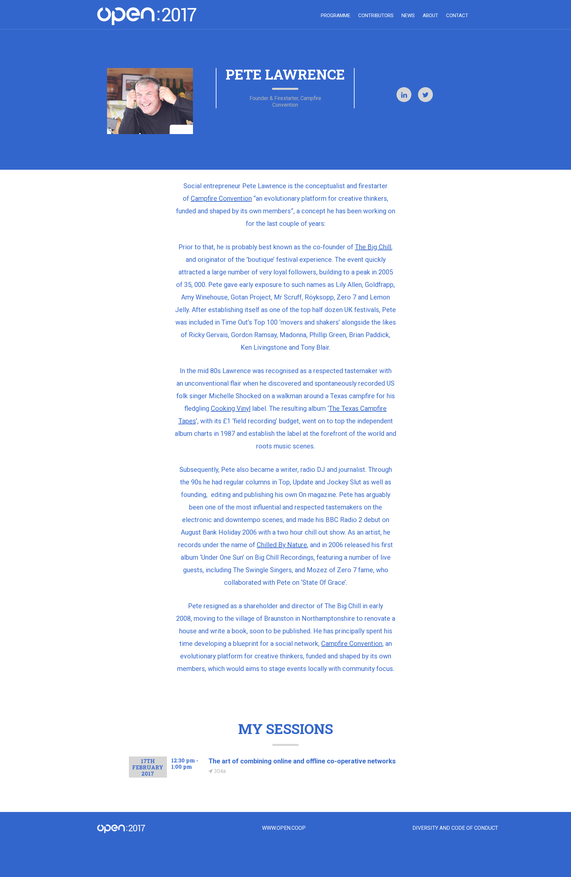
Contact (457, 15)
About (430, 15)
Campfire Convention (221, 198)
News (408, 15)
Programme (335, 15)
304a (219, 771)
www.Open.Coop (284, 828)
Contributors (376, 15)
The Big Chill (373, 247)
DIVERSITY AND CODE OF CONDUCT (455, 828)
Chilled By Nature (282, 545)
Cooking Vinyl (230, 408)
